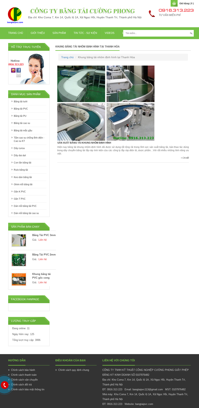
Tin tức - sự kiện (85, 33)
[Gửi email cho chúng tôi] (18, 74)
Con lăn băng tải (22, 162)
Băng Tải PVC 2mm (44, 254)
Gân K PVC (20, 191)
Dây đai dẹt (20, 155)
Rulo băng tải (21, 169)
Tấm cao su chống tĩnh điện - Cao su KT (29, 139)
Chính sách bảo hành (23, 370)
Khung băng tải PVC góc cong (41, 276)
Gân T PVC (20, 198)
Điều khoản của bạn (70, 360)
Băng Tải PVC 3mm (44, 235)
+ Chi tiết (185, 158)
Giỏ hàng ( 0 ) (186, 3)
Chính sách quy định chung (73, 370)
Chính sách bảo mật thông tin (27, 389)
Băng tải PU (20, 116)
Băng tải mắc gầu (23, 130)
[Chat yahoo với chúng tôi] (13, 70)
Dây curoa (19, 148)
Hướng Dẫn (16, 360)
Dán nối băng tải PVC (25, 206)
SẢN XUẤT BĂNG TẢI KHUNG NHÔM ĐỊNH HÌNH (84, 142)
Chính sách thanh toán (24, 374)
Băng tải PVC (21, 108)
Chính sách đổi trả (21, 384)
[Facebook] (18, 70)
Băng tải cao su (22, 123)
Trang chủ (15, 33)
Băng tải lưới (20, 101)
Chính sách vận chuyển (24, 379)
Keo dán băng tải (23, 177)
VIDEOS (109, 33)
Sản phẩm (59, 33)
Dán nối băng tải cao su (26, 213)
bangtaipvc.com (144, 404)
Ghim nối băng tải (23, 184)
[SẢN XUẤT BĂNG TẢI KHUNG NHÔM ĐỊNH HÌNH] (105, 102)
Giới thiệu (38, 33)
